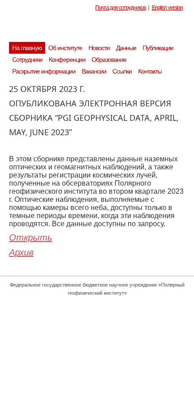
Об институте (65, 47)
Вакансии (94, 71)
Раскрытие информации (43, 71)
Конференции (67, 59)
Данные (126, 47)
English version (167, 8)
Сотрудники (27, 59)
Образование (109, 59)
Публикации (158, 47)
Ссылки (122, 71)
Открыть (30, 237)
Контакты (150, 71)
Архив (21, 252)
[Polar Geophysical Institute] (101, 29)
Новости (99, 47)
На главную (27, 47)
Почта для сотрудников (120, 8)
